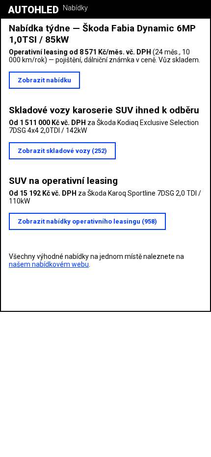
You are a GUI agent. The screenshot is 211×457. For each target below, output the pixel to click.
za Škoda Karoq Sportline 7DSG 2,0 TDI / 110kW (105, 197)
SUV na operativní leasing (63, 180)
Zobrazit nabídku (44, 80)
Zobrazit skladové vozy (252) (62, 150)
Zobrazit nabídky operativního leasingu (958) (87, 221)
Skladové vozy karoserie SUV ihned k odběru (104, 110)
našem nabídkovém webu (49, 264)
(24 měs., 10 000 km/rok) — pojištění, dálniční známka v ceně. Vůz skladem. (104, 56)
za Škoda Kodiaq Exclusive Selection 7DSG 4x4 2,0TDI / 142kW (104, 126)
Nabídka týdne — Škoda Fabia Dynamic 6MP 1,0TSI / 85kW (102, 34)
